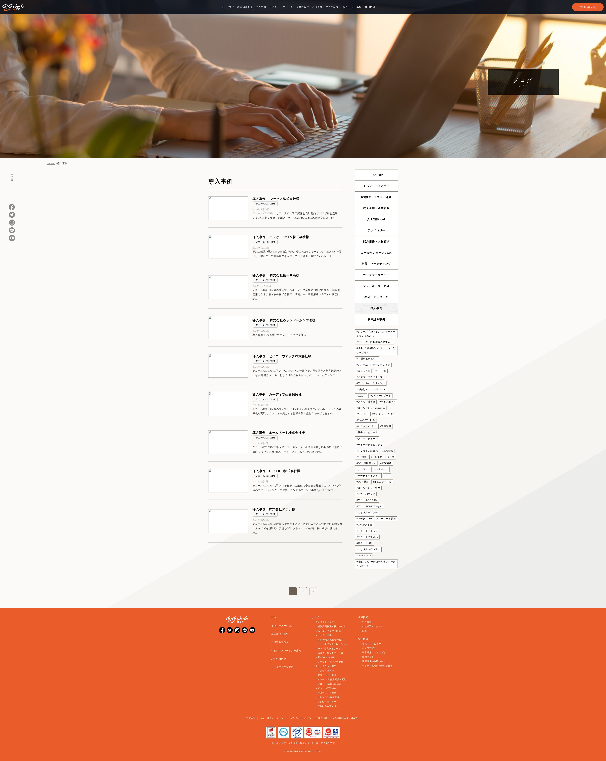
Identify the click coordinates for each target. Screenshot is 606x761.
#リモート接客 (364, 543)
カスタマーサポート (376, 274)
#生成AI (361, 395)
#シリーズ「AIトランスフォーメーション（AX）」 (375, 333)
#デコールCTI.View (367, 537)
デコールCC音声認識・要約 (332, 679)
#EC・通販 (362, 481)
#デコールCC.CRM (366, 500)
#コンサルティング (382, 414)
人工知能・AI (376, 219)
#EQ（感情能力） (366, 463)
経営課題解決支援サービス (332, 626)
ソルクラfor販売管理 (328, 697)
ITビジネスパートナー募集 (286, 650)
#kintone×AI (363, 371)
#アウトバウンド (365, 494)
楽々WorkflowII (326, 657)
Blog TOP (376, 174)
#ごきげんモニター (367, 512)
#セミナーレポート (380, 395)
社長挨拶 (366, 622)
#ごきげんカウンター (368, 549)
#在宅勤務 (386, 463)
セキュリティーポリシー (272, 718)
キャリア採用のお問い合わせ (377, 666)
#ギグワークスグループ (369, 377)
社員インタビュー (371, 644)
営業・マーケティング (376, 263)
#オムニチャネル (382, 481)
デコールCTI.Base (327, 693)
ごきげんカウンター (328, 706)
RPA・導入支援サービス (330, 648)
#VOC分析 (380, 371)
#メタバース (381, 469)
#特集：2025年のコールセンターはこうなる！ (376, 563)
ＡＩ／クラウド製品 (325, 666)
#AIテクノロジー (366, 426)
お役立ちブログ (280, 642)
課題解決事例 (244, 7)
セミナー (274, 7)
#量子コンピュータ (367, 432)
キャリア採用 (369, 648)
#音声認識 (385, 426)
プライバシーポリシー (302, 718)
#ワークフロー (364, 518)
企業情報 (301, 7)
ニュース (288, 7)
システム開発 (325, 635)
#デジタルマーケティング (370, 383)
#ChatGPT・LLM (365, 420)
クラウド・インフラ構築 (330, 662)
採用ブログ (368, 657)
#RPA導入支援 (364, 525)
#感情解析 (387, 451)
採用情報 (370, 7)
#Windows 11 (363, 555)
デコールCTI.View (327, 688)
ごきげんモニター (327, 701)
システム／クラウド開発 (328, 631)
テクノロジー (376, 230)
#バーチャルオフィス (368, 475)
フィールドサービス (376, 285)
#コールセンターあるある (370, 408)
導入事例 (261, 7)
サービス (227, 7)
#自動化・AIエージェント (371, 389)
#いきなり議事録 (365, 401)
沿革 (364, 631)
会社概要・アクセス (372, 626)
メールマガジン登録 (282, 667)
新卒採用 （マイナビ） (374, 652)
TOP (273, 617)
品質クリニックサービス (330, 653)
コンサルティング (324, 622)
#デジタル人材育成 (367, 451)
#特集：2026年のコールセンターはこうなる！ (376, 350)
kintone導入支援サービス (331, 640)
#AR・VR (362, 414)
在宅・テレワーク (376, 297)
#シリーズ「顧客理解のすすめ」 (374, 342)
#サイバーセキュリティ (369, 445)
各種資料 (317, 7)
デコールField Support (329, 684)
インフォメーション (282, 625)
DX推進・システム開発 (376, 197)
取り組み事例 (376, 319)
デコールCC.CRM (265, 203)
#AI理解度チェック (367, 358)
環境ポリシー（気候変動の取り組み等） (339, 718)
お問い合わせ (588, 7)
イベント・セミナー (376, 185)
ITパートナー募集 (352, 7)
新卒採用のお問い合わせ (375, 661)
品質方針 (250, 718)
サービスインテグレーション (333, 644)
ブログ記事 (332, 7)
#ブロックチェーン (367, 438)
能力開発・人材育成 (376, 241)
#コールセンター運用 (368, 488)
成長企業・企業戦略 (376, 208)
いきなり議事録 (326, 670)
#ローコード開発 (386, 518)
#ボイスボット (388, 401)
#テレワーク (363, 469)
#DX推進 (361, 457)
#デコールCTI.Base (367, 531)
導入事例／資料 (280, 634)
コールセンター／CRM (376, 252)
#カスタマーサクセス (383, 457)
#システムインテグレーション (373, 365)
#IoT (387, 475)
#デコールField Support (369, 506)
